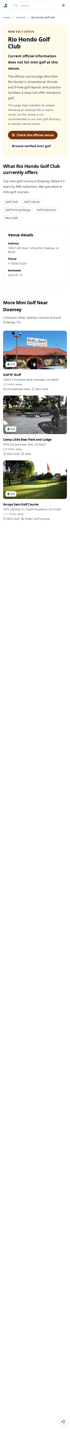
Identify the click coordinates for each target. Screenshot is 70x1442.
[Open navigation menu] (63, 5)
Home (6, 17)
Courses (20, 17)
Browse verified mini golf (31, 146)
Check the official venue (35, 135)
